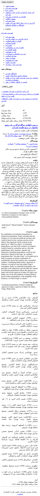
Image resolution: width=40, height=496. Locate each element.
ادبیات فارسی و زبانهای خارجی (16, 39)
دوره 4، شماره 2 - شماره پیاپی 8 (19, 134)
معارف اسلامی (10, 56)
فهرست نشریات (11, 8)
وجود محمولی (19, 203)
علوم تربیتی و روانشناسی (14, 47)
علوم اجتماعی (10, 43)
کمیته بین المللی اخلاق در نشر (16, 82)
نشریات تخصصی (11, 60)
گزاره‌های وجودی (31, 203)
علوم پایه (8, 45)
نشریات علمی (10, 62)
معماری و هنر (10, 58)
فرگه (22, 205)
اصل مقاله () (13, 136)
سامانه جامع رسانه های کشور (16, 76)
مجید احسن (33, 144)
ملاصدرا (16, 205)
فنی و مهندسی (10, 52)
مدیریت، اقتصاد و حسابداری (15, 54)
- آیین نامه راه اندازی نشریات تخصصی (15, 91)
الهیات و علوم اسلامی (13, 41)
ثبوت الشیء (8, 203)
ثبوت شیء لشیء (31, 205)
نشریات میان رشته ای (13, 64)
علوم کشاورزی (11, 50)
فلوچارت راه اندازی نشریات (15, 17)
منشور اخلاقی (10, 19)
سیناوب (20, 494)
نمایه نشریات (10, 21)
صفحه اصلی (9, 6)
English (8, 29)
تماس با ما (9, 10)
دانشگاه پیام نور (11, 74)
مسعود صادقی (20, 144)
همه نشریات (9, 37)
